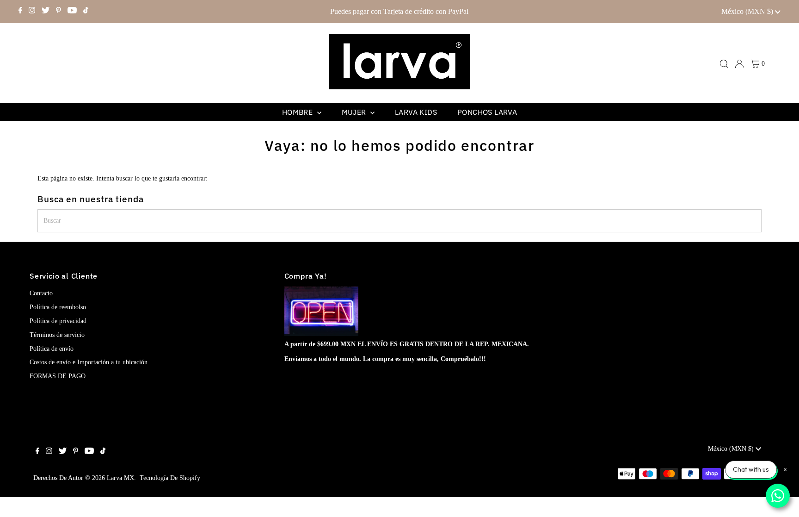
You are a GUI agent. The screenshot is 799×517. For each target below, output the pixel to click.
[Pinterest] (58, 11)
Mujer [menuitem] (355, 112)
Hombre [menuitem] (298, 112)
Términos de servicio (57, 334)
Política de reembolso (58, 307)
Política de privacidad (58, 321)
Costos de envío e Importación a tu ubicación (89, 362)
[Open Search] (724, 64)
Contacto (41, 293)
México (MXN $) (748, 11)
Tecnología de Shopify (170, 477)
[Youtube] (72, 11)
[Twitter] (45, 11)
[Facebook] (20, 11)
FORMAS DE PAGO (58, 376)
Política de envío (52, 348)
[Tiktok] (86, 11)
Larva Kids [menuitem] (416, 112)
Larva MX (120, 477)
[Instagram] (31, 11)
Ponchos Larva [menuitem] (487, 112)
